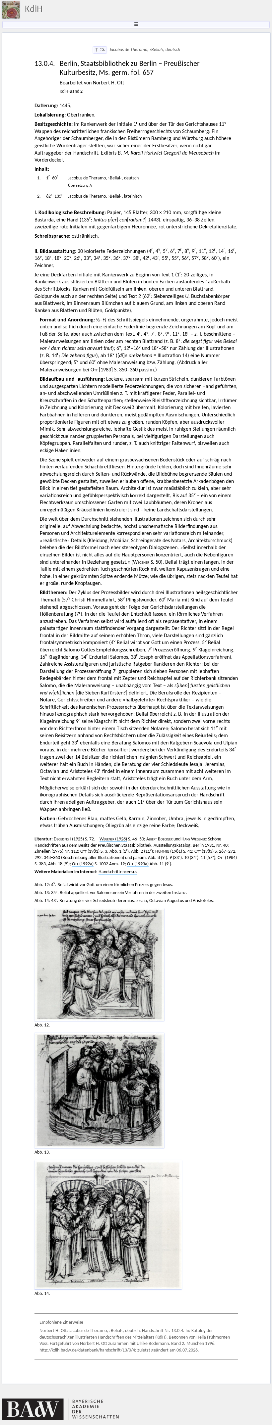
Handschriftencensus (118, 872)
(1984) (227, 858)
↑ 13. (99, 49)
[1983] (102, 370)
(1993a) (138, 864)
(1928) (113, 839)
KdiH (33, 9)
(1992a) (83, 864)
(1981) (168, 851)
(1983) (204, 851)
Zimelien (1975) (48, 851)
